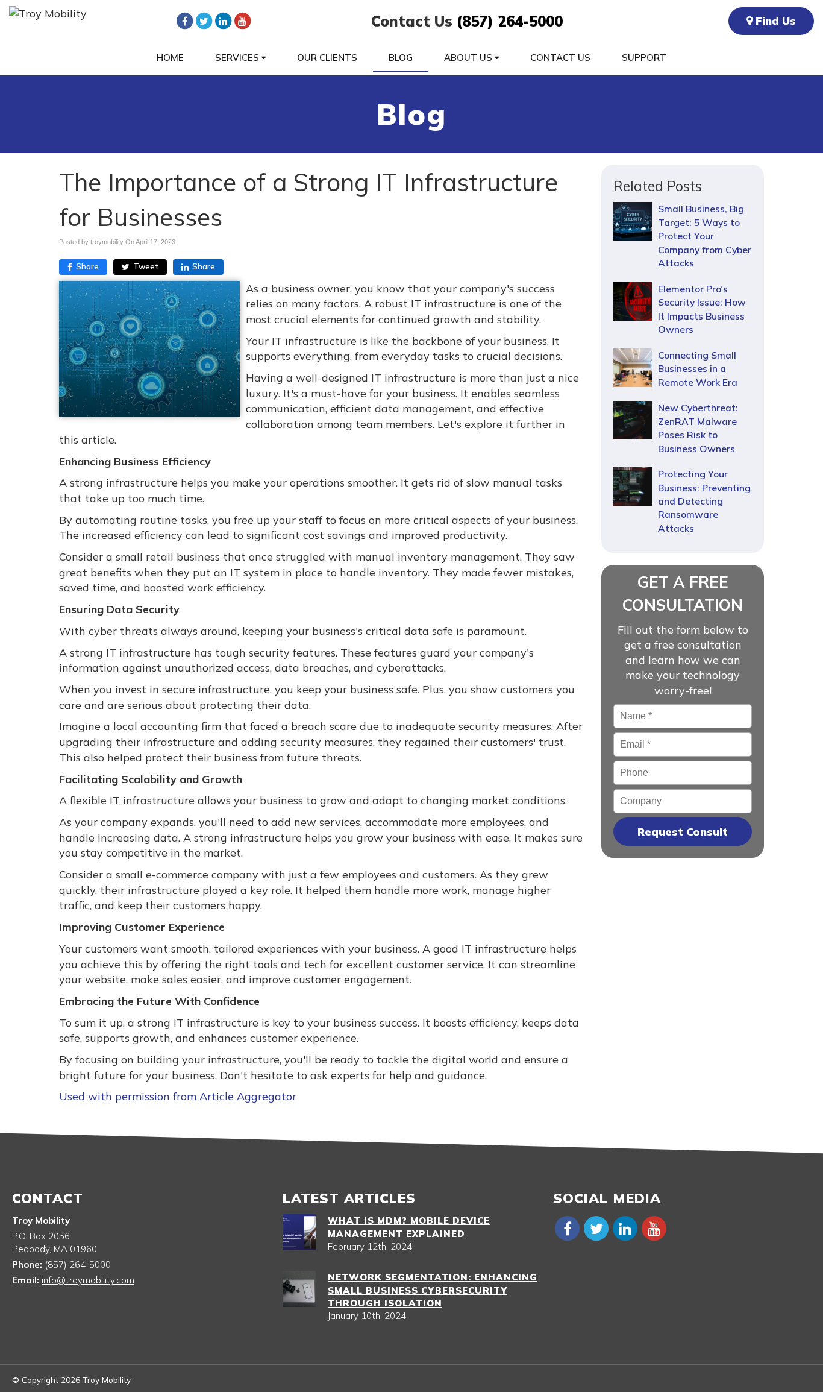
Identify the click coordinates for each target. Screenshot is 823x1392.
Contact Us (560, 57)
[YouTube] (242, 20)
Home (170, 57)
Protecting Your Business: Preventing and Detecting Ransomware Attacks (704, 501)
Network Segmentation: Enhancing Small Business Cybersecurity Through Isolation (432, 1290)
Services (238, 57)
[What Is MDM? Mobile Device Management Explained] (299, 1232)
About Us (469, 57)
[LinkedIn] (223, 20)
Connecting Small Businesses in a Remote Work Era (697, 368)
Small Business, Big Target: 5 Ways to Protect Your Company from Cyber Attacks (704, 236)
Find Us (774, 21)
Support (644, 57)
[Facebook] (184, 20)
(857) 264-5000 (510, 21)
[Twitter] (203, 20)
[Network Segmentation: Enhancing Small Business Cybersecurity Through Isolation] (299, 1289)
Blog (401, 57)
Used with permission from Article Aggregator (177, 1096)
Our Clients (327, 57)
